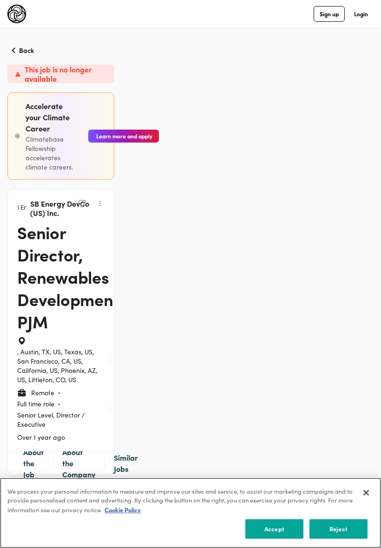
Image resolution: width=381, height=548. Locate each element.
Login (361, 14)
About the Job (33, 463)
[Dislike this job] (81, 203)
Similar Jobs (126, 463)
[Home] (16, 14)
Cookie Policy (123, 509)
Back (26, 50)
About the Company (78, 463)
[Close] (366, 493)
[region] (190, 513)
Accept (274, 528)
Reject (338, 528)
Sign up (329, 14)
